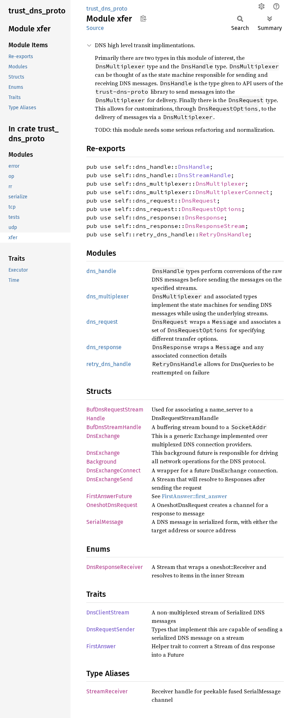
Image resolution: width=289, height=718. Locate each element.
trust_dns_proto (106, 8)
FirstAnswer (101, 646)
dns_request (102, 321)
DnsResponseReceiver (114, 567)
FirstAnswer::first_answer (194, 496)
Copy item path (143, 18)
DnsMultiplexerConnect (233, 192)
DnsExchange (103, 436)
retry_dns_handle (108, 364)
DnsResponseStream (215, 225)
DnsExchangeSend (109, 479)
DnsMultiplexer (220, 183)
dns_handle (101, 271)
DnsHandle (194, 166)
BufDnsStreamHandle (113, 427)
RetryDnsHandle (223, 234)
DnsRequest (199, 200)
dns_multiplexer (107, 296)
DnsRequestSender (110, 629)
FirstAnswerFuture (109, 496)
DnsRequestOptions (211, 208)
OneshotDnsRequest (111, 505)
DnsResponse (204, 217)
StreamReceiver (107, 691)
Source (95, 28)
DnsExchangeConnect (113, 470)
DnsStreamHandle (204, 175)
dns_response (104, 347)
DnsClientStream (107, 612)
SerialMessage (104, 522)
